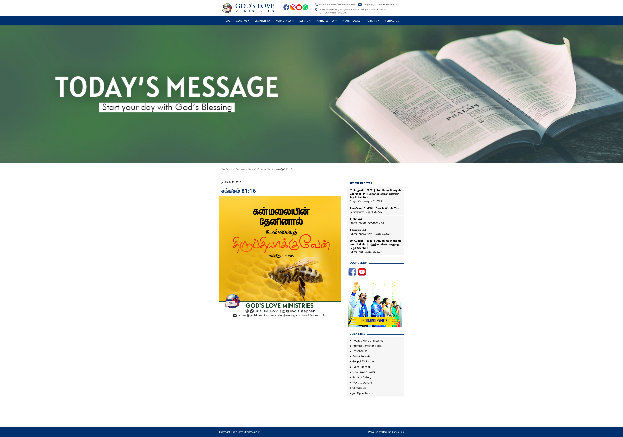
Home (228, 20)
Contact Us (392, 20)
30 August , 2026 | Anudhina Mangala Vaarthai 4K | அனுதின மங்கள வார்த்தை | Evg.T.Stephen (376, 244)
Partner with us (325, 20)
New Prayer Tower (363, 372)
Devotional (262, 20)
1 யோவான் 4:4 (358, 230)
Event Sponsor (361, 367)
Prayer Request (352, 20)
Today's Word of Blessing (368, 340)
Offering (372, 20)
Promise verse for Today (367, 346)
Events (303, 20)
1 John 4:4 (356, 219)
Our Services (284, 20)
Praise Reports (361, 356)
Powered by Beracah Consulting (386, 431)
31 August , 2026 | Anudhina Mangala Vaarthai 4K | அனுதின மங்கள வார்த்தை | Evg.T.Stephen (376, 193)
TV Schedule (359, 351)
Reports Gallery (361, 377)
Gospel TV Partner (363, 361)
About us (241, 20)
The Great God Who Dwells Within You (374, 208)
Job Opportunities (363, 393)
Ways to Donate (362, 382)
